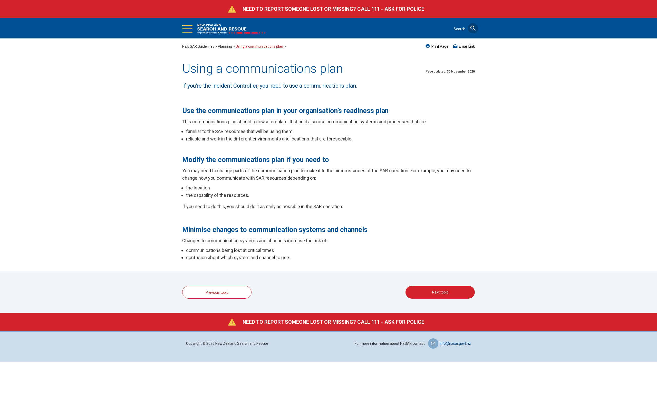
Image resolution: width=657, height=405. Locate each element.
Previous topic (217, 292)
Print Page (439, 46)
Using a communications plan (260, 46)
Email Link (467, 46)
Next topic (440, 292)
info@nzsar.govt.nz (455, 343)
